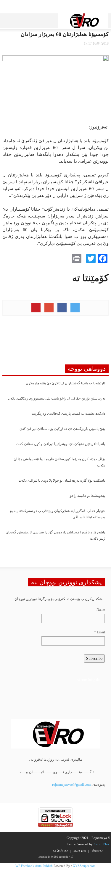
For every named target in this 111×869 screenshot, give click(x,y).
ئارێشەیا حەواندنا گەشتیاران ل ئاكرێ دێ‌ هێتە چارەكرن (65, 383)
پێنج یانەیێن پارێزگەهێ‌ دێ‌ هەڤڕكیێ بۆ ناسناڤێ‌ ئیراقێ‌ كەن (62, 429)
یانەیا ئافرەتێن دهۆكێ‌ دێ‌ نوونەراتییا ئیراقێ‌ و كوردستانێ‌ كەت (60, 444)
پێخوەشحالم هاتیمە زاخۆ (87, 496)
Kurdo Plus (101, 844)
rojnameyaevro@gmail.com (71, 784)
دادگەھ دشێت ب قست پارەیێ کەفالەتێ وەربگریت (68, 413)
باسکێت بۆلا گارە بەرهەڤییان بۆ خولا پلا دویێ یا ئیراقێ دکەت (61, 480)
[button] (20, 19)
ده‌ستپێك (97, 850)
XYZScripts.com (84, 866)
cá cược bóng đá (88, 680)
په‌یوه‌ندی (79, 850)
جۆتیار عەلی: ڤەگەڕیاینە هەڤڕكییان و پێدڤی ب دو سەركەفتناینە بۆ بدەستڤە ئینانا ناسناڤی (57, 514)
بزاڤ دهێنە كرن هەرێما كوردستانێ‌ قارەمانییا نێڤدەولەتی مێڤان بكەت (59, 462)
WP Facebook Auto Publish (34, 866)
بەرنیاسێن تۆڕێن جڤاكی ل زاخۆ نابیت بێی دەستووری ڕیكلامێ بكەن (56, 398)
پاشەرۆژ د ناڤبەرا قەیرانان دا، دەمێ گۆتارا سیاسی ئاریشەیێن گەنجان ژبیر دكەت (55, 535)
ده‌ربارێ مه (60, 850)
